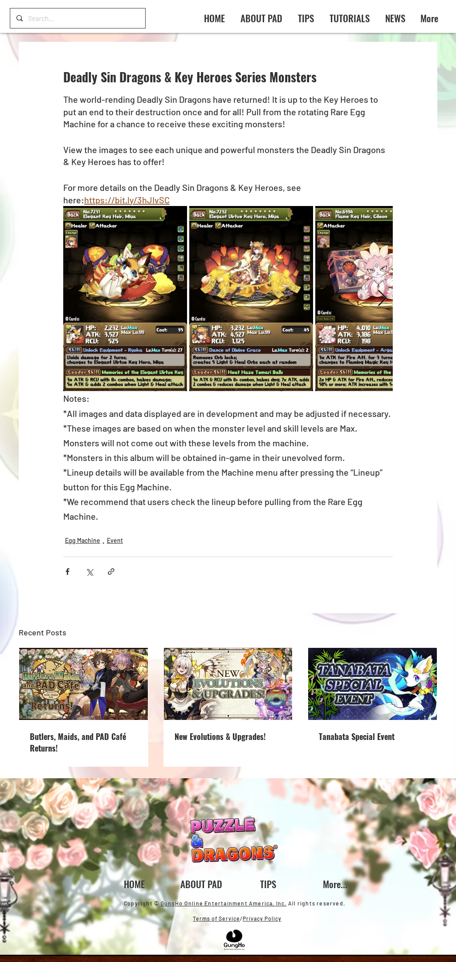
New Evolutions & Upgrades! (220, 736)
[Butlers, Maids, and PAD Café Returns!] (83, 684)
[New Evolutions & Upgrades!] (228, 684)
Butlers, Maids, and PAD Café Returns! (78, 742)
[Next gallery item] (382, 298)
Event (115, 540)
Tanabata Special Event (357, 736)
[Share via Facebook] (67, 571)
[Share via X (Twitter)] (89, 571)
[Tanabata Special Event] (372, 684)
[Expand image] (125, 298)
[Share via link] (111, 571)
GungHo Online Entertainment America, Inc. (224, 903)
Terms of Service (216, 918)
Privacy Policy (262, 918)
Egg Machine (82, 540)
